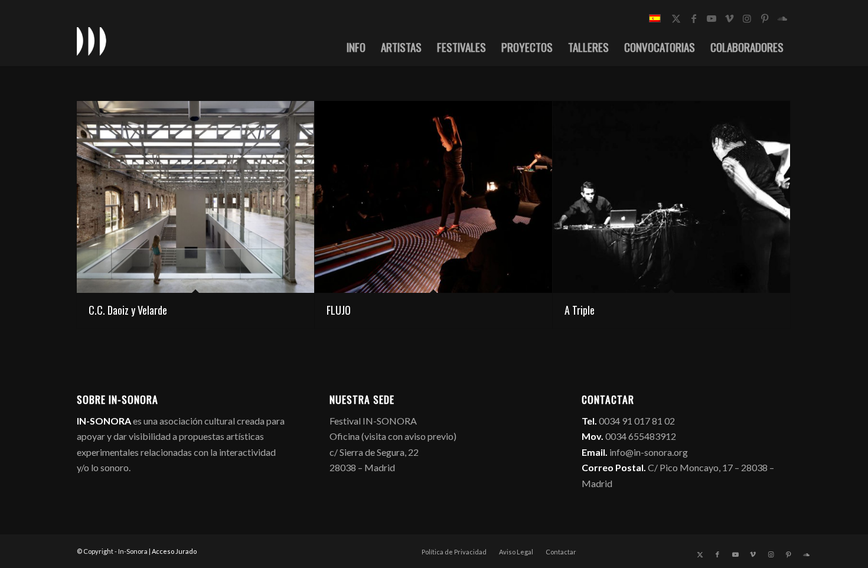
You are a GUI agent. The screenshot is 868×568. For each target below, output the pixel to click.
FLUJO (339, 310)
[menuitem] (356, 46)
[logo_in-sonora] (91, 40)
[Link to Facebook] (694, 18)
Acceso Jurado (174, 551)
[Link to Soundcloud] (782, 18)
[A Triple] (671, 197)
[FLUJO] (433, 197)
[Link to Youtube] (711, 18)
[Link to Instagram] (747, 18)
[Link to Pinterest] (765, 18)
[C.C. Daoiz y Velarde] (195, 197)
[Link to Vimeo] (729, 18)
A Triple (579, 310)
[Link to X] (676, 18)
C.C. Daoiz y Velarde (128, 310)
